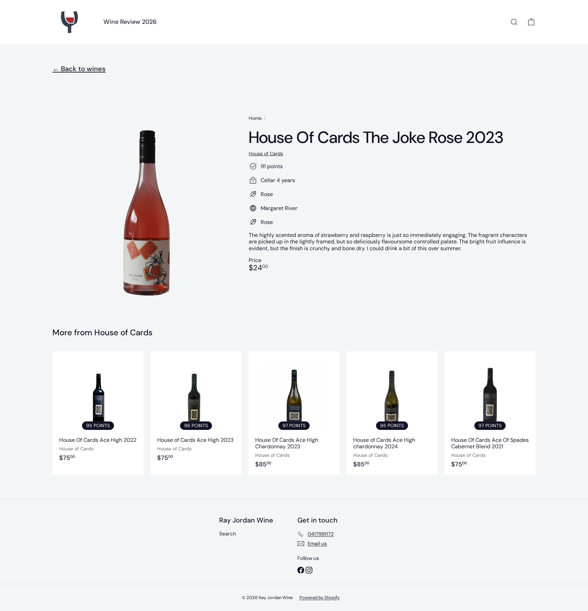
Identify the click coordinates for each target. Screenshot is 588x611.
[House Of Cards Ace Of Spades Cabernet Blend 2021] (490, 413)
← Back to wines (78, 68)
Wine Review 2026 (130, 22)
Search (227, 533)
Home (255, 118)
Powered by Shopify (319, 597)
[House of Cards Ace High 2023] (196, 413)
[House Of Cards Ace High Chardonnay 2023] (294, 413)
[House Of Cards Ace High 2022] (98, 413)
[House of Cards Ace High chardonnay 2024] (392, 413)
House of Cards (123, 332)
